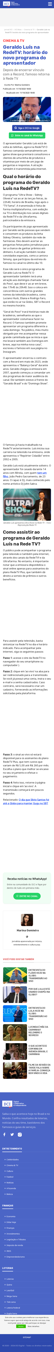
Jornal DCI (8, 29)
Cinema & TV (29, 29)
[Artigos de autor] (27, 920)
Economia (11, 1216)
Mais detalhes (33, 1326)
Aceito (21, 1326)
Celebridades (13, 1159)
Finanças (10, 1228)
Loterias (10, 1279)
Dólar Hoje (11, 1222)
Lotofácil (10, 1290)
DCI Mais (18, 29)
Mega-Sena (12, 1296)
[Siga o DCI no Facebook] (4, 1135)
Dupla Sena (12, 1313)
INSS (9, 1251)
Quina (9, 1284)
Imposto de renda (15, 1245)
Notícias (10, 1182)
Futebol (10, 1176)
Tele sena (11, 1302)
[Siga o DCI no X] (12, 1135)
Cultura (10, 1171)
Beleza (10, 1194)
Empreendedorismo (16, 1256)
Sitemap (27, 1337)
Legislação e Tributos (16, 1239)
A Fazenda (11, 1188)
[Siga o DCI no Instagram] (20, 1135)
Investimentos (13, 1233)
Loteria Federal (13, 1307)
